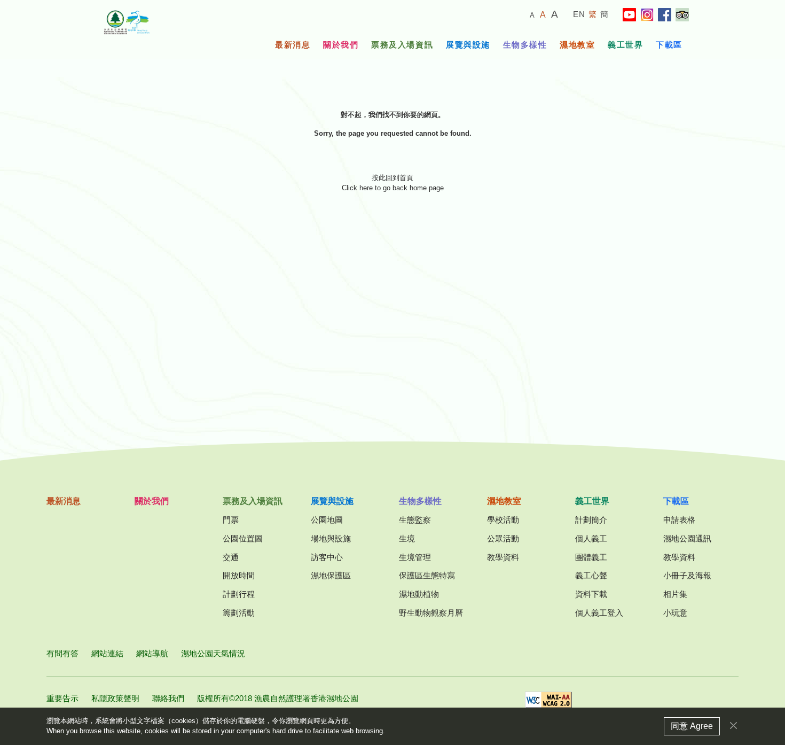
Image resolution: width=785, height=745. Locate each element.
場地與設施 (331, 538)
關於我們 (340, 44)
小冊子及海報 (687, 575)
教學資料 (503, 557)
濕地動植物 (419, 594)
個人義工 (591, 538)
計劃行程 (239, 594)
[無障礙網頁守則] (548, 703)
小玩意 (675, 612)
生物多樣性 (525, 44)
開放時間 (239, 575)
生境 (407, 538)
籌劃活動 (239, 612)
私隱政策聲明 (115, 698)
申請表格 (679, 519)
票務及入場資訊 (402, 44)
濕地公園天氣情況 (213, 653)
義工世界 (625, 44)
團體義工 (591, 557)
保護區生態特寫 (427, 575)
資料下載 (591, 594)
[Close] (733, 725)
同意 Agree (692, 726)
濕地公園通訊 (687, 538)
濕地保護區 (331, 575)
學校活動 (503, 519)
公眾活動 (503, 538)
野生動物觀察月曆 (431, 612)
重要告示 (62, 698)
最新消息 (292, 44)
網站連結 (107, 653)
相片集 (675, 594)
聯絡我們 (168, 698)
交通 (231, 557)
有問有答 (62, 653)
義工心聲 (591, 575)
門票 (231, 519)
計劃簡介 (591, 519)
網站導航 (152, 653)
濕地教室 (577, 44)
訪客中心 (327, 557)
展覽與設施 (468, 44)
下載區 (669, 44)
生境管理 (415, 557)
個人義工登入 (599, 612)
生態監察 (415, 519)
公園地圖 (327, 519)
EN (579, 14)
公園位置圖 (243, 538)
